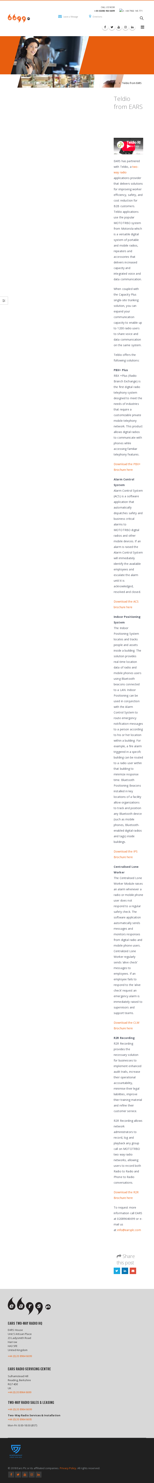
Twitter (117, 1271)
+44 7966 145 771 (134, 10)
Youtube (25, 1475)
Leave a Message (70, 16)
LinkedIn (125, 1271)
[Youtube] (119, 27)
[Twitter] (112, 27)
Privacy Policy (68, 1468)
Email (133, 1271)
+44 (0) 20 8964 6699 (20, 1356)
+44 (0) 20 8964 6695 (20, 1419)
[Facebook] (105, 27)
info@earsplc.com (129, 1230)
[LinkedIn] (132, 27)
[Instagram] (126, 27)
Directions (97, 16)
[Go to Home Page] (115, 83)
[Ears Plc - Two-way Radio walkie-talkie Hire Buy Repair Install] (19, 18)
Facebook (11, 1475)
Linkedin (38, 1475)
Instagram (32, 1475)
